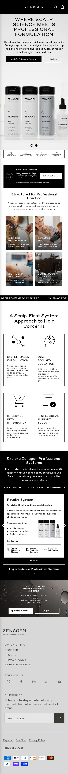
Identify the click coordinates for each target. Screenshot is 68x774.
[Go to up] (63, 769)
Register (11, 649)
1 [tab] (32, 145)
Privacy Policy (15, 659)
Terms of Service (17, 664)
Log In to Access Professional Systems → (34, 570)
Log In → (53, 59)
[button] (62, 7)
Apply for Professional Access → (23, 59)
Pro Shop (11, 654)
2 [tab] (36, 145)
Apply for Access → (21, 610)
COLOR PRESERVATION (56, 487)
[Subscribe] (59, 718)
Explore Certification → (51, 176)
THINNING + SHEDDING (12, 487)
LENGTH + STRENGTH (34, 487)
